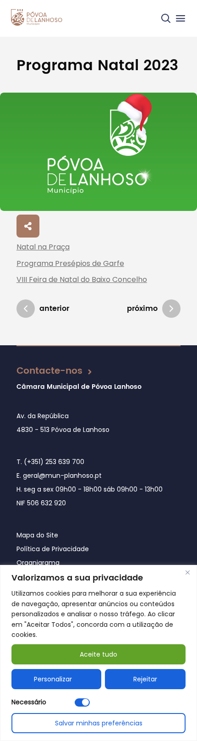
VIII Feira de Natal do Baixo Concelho (81, 279)
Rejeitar (145, 679)
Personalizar (53, 679)
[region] (98, 653)
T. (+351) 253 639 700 (50, 461)
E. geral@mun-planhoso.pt (59, 475)
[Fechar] (187, 572)
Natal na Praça (43, 247)
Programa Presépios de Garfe (70, 263)
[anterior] (25, 308)
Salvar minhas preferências (98, 723)
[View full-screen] (98, 152)
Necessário (28, 702)
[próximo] (171, 308)
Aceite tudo (98, 654)
